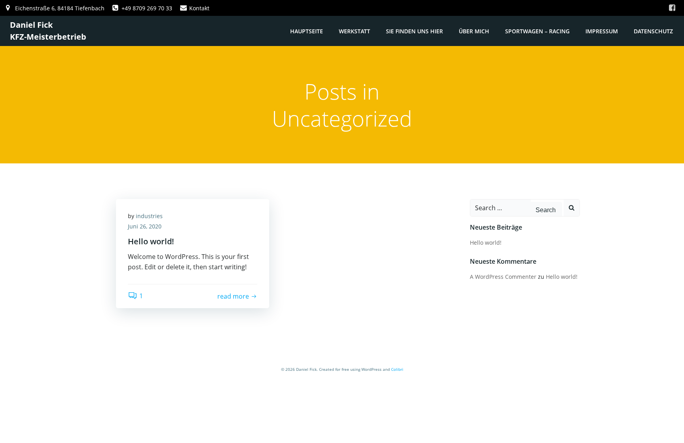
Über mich (474, 31)
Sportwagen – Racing (537, 31)
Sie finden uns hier (414, 31)
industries (149, 216)
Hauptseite (306, 31)
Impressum (601, 31)
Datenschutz (653, 31)
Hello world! (486, 242)
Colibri (397, 369)
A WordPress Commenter (503, 276)
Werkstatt (354, 31)
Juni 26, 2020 (145, 226)
